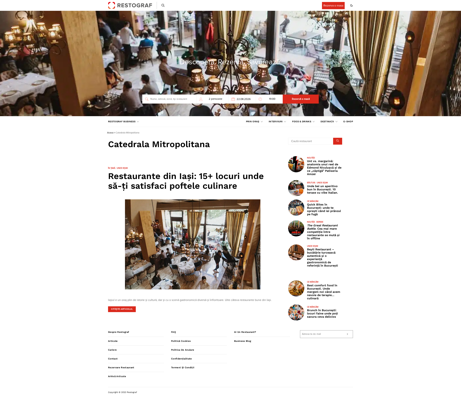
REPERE (319, 222)
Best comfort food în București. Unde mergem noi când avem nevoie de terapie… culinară (323, 292)
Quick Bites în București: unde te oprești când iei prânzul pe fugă (324, 209)
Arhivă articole (117, 376)
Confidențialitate (181, 358)
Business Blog (242, 341)
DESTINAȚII (327, 121)
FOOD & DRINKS (301, 121)
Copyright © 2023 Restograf (122, 392)
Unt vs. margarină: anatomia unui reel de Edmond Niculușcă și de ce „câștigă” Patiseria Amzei (324, 167)
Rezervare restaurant (121, 367)
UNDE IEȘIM (122, 168)
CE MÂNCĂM (312, 201)
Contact (113, 358)
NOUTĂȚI (311, 158)
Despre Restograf (118, 332)
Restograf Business (121, 121)
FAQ (173, 332)
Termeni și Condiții (182, 367)
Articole (113, 341)
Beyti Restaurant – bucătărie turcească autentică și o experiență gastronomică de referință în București (322, 257)
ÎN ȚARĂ (111, 168)
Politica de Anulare (182, 349)
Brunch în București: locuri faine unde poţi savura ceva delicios (322, 313)
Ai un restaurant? (245, 332)
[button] (351, 5)
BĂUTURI (311, 183)
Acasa (110, 133)
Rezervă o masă (301, 99)
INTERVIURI (276, 121)
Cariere (112, 349)
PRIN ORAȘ (252, 121)
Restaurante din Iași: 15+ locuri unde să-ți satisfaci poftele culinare (186, 181)
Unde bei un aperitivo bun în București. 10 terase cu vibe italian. (322, 189)
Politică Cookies (181, 341)
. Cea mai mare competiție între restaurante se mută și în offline (323, 232)
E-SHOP (348, 121)
